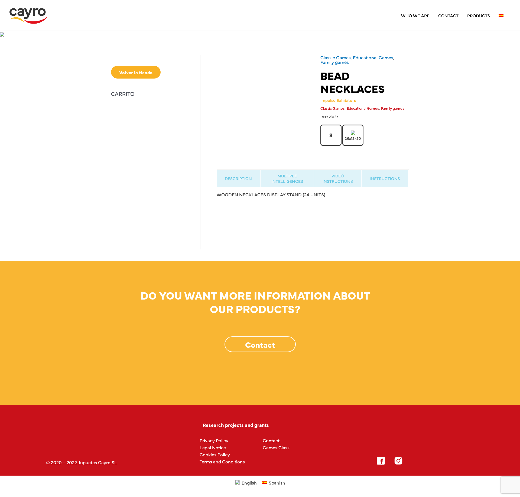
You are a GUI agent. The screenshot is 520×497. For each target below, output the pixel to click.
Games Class (276, 447)
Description (238, 178)
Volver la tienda (135, 72)
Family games (334, 62)
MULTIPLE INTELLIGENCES (287, 178)
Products (478, 15)
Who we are (415, 15)
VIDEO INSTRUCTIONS (338, 178)
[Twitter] (416, 461)
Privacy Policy (214, 440)
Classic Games (335, 57)
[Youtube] (433, 461)
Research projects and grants (236, 424)
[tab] (238, 178)
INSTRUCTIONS (385, 178)
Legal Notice (213, 447)
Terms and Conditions (222, 461)
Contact (448, 15)
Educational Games (373, 57)
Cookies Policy (215, 454)
